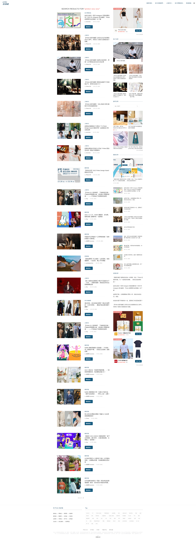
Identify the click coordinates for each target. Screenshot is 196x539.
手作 (134, 515)
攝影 (139, 515)
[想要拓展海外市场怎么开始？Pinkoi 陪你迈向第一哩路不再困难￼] (69, 153)
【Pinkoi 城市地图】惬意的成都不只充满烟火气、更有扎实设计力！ (119, 95)
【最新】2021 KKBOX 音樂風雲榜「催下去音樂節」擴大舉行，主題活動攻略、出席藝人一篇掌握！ (97, 438)
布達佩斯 (124, 515)
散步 (97, 518)
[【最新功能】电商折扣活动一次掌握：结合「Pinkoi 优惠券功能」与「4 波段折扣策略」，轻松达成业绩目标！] (128, 168)
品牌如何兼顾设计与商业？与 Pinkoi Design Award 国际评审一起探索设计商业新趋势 (97, 128)
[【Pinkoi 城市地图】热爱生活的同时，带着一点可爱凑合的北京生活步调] (69, 65)
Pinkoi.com (85, 529)
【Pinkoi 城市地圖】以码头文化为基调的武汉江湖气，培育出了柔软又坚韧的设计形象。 (97, 39)
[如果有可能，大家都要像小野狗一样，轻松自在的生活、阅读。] (117, 201)
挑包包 (54, 513)
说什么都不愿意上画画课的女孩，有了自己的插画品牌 (133, 264)
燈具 (139, 518)
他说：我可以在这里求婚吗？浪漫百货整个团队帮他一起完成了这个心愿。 (133, 237)
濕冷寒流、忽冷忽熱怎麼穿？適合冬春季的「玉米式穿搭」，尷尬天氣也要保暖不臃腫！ (97, 305)
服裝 (115, 518)
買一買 (87, 523)
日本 (106, 518)
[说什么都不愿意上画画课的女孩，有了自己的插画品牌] (117, 266)
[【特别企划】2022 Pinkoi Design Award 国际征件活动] (69, 175)
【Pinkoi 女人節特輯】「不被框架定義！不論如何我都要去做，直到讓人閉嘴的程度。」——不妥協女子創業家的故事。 (97, 194)
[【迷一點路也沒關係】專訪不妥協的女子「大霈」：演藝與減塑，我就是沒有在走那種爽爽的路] (69, 285)
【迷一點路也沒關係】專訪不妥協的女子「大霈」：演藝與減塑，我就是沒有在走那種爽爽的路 (97, 282)
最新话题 (149, 3)
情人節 (129, 515)
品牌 (140, 513)
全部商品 (67, 521)
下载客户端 (104, 529)
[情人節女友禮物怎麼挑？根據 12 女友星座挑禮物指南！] (69, 419)
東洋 (119, 518)
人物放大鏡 (124, 513)
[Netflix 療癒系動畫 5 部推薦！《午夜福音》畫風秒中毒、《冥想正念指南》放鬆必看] (69, 352)
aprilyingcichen (89, 263)
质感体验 (188, 3)
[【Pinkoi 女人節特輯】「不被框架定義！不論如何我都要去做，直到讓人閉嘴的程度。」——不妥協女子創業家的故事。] (69, 197)
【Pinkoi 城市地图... (121, 60)
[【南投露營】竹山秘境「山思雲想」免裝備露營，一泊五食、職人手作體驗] (69, 263)
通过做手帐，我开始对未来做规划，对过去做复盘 (133, 246)
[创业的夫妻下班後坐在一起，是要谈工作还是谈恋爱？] (117, 210)
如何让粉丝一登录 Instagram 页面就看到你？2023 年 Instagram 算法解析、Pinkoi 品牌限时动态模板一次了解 (97, 17)
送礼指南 (61, 521)
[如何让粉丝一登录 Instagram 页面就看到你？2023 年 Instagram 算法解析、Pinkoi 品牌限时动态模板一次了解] (69, 20)
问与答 (98, 529)
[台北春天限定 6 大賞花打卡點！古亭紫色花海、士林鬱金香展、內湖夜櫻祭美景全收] (69, 463)
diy (92, 513)
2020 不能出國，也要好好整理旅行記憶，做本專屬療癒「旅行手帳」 (135, 95)
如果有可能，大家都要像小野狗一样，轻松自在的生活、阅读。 (133, 199)
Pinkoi (87, 418)
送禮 (92, 523)
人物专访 (169, 3)
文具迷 (65, 516)
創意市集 (131, 513)
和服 (136, 513)
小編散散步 (104, 515)
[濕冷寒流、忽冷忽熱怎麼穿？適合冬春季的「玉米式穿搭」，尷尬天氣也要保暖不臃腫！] (69, 308)
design (87, 513)
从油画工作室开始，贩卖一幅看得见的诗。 (133, 255)
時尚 (110, 518)
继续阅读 (88, 26)
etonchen (88, 21)
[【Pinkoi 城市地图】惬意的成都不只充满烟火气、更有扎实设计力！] (69, 87)
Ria (87, 287)
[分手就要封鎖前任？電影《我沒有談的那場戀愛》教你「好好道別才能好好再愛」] (69, 485)
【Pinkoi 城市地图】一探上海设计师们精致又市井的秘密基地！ (135, 77)
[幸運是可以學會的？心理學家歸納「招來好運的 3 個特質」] (69, 241)
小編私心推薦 (111, 515)
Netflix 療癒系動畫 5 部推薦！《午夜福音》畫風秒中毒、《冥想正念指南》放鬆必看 (97, 349)
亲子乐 (65, 518)
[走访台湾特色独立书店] (117, 229)
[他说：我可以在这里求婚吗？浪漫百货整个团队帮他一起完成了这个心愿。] (117, 239)
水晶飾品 (129, 518)
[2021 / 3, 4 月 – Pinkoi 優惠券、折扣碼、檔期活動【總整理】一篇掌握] (69, 219)
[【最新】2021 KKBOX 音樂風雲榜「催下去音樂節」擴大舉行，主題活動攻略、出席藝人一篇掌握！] (69, 441)
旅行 (102, 518)
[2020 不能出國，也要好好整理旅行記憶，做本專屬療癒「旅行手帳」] (136, 87)
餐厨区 (60, 516)
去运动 (54, 521)
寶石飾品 (97, 515)
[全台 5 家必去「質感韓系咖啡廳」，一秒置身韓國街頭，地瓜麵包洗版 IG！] (69, 375)
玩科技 (71, 516)
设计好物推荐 (159, 3)
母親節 (124, 518)
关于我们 (92, 529)
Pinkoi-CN (88, 43)
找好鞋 (71, 513)
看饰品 (60, 513)
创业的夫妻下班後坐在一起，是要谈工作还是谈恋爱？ (133, 208)
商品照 (87, 515)
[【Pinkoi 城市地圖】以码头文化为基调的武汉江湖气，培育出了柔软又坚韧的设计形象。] (69, 42)
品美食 (54, 518)
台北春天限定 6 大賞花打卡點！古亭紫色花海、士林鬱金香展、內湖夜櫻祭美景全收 (97, 460)
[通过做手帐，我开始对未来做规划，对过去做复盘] (117, 248)
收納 (93, 518)
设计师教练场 (179, 3)
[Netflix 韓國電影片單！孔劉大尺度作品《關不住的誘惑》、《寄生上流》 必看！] (69, 397)
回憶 (92, 515)
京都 (119, 513)
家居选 (54, 516)
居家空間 (118, 515)
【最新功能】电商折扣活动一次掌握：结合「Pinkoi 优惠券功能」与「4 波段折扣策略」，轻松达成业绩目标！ (127, 180)
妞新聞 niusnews (90, 241)
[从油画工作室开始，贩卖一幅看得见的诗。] (117, 257)
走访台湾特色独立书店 (129, 227)
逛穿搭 (65, 513)
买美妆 (60, 518)
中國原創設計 (106, 513)
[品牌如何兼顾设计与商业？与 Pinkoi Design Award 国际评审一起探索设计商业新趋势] (69, 131)
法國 (135, 518)
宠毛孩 (71, 518)
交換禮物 (113, 513)
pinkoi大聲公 (98, 513)
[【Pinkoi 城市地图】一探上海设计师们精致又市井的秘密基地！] (69, 109)
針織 (96, 523)
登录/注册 (111, 529)
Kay (87, 198)
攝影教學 (88, 518)
